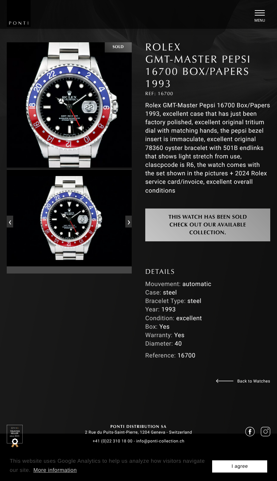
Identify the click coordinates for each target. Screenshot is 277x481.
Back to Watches (253, 381)
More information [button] (55, 470)
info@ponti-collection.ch (160, 441)
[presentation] (9, 221)
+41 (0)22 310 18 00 (112, 441)
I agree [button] (239, 466)
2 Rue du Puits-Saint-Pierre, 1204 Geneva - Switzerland (138, 432)
